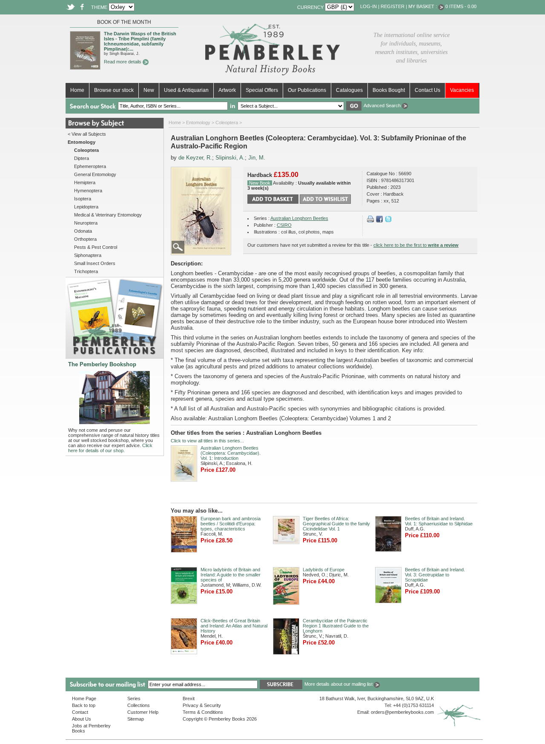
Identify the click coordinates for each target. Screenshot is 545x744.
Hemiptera (84, 182)
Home (77, 90)
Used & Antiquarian (186, 90)
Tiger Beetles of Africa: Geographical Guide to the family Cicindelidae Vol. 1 (336, 523)
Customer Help (142, 712)
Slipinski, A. (230, 157)
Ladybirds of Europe (323, 569)
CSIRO (284, 225)
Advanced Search (383, 105)
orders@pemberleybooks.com (402, 712)
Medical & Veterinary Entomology (108, 214)
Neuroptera (86, 222)
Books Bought (389, 90)
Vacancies (462, 90)
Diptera (81, 158)
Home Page (84, 698)
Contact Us (427, 90)
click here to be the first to (416, 245)
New (148, 90)
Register (392, 6)
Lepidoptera (86, 206)
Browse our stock (114, 90)
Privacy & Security (202, 705)
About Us (81, 718)
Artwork (227, 90)
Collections (138, 705)
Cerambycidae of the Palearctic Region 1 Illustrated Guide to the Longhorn (336, 625)
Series (134, 698)
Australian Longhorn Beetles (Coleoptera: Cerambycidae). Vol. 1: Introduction (231, 453)
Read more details (123, 61)
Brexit (189, 698)
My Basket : (423, 6)
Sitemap (135, 718)
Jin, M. (256, 157)
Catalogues (349, 90)
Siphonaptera (87, 255)
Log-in (368, 6)
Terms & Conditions (203, 712)
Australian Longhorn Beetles (299, 218)
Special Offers (262, 90)
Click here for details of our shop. (110, 448)
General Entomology (95, 174)
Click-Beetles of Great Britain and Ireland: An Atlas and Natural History (234, 625)
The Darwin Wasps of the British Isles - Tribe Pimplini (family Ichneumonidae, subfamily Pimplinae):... (140, 41)
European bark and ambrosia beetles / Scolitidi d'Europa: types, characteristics (231, 523)
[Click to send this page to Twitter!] (388, 220)
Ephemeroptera (90, 166)
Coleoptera (226, 122)
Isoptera (82, 198)
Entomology (198, 122)
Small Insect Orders (94, 263)
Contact (80, 712)
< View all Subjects (87, 134)
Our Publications (307, 90)
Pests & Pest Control (95, 247)
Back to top (83, 705)
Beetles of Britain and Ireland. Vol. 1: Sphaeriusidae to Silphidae (439, 521)
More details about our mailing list (339, 684)
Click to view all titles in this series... (207, 440)
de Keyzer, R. (195, 157)
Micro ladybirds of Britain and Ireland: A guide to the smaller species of (231, 574)
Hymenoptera (88, 190)
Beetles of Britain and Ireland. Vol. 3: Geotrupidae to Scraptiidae (435, 574)
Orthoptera (85, 239)
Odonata (83, 231)
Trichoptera (86, 271)
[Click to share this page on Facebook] (379, 220)
